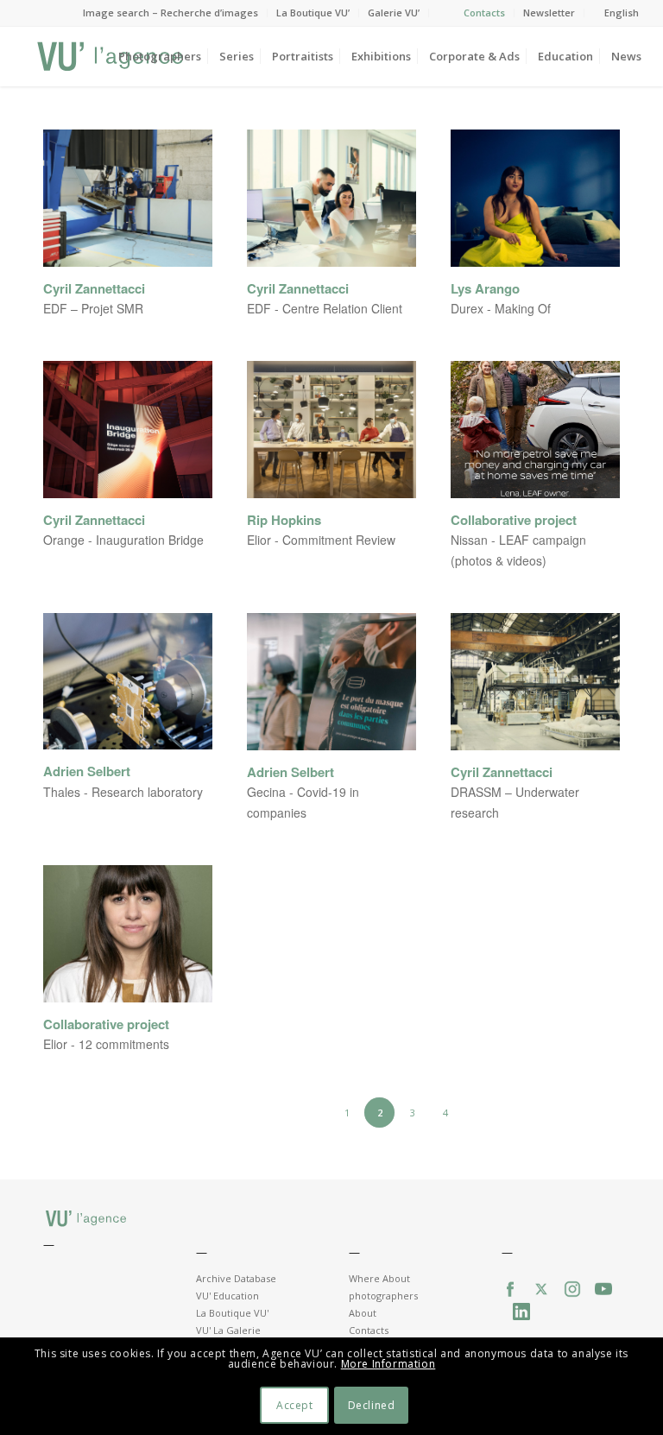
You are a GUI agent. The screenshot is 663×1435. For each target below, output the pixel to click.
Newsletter (549, 12)
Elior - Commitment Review (321, 539)
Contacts (484, 12)
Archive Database (236, 1278)
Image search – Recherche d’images (170, 12)
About (362, 1312)
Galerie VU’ (394, 12)
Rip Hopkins (284, 520)
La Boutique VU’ (313, 12)
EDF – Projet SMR (93, 308)
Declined (371, 1405)
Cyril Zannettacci (94, 289)
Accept (294, 1405)
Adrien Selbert (86, 771)
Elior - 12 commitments (106, 1044)
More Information (388, 1363)
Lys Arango (485, 289)
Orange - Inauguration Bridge (123, 539)
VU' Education (227, 1295)
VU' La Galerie (228, 1330)
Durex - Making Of (501, 308)
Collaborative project (514, 520)
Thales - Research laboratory (123, 791)
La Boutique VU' (232, 1312)
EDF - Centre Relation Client (324, 308)
